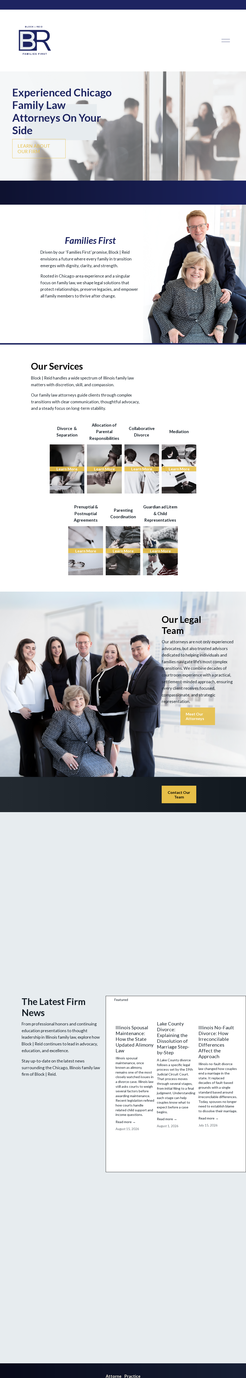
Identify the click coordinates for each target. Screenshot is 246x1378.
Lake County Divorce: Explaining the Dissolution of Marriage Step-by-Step (173, 1038)
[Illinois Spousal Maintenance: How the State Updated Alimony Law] (135, 1013)
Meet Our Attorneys (195, 716)
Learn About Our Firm (34, 148)
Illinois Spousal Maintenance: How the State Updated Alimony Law (135, 1038)
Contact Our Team (179, 794)
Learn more (66, 469)
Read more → (126, 1122)
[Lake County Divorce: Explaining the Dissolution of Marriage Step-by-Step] (176, 1011)
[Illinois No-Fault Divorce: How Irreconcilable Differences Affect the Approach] (217, 1013)
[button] (229, 1000)
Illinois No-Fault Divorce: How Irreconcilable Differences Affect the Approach (216, 1041)
